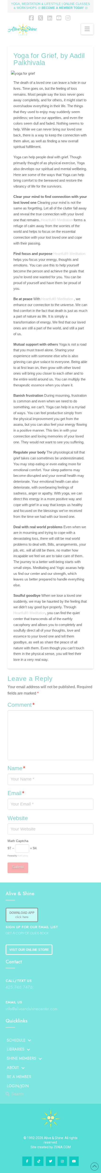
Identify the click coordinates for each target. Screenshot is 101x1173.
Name (16, 768)
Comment (21, 705)
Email (16, 793)
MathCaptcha (22, 856)
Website (18, 818)
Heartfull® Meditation (57, 220)
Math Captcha (18, 841)
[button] (87, 29)
